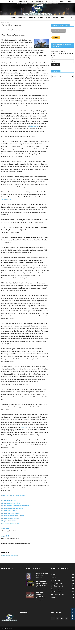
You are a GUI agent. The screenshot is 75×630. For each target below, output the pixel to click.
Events (61, 17)
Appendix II (5, 536)
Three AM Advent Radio (51, 1)
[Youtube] (12, 1)
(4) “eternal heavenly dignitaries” (12, 508)
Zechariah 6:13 (6, 199)
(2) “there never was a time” (10, 503)
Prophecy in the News (37, 1)
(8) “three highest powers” (10, 518)
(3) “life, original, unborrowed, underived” (15, 505)
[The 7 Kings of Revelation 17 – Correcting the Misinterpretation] (30, 594)
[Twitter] (9, 1)
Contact (40, 17)
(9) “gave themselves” (8, 521)
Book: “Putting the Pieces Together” (14, 495)
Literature (31, 17)
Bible (27, 440)
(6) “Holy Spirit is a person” (10, 513)
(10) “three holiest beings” (10, 523)
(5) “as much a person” (9, 510)
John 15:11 (24, 427)
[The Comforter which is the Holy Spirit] (30, 576)
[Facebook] (2, 1)
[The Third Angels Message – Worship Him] (37, 9)
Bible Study (21, 17)
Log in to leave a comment (9, 555)
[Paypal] (6, 1)
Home (13, 17)
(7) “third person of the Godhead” (12, 516)
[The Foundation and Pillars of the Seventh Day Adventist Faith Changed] (30, 583)
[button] (71, 18)
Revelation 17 (39, 594)
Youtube (61, 1)
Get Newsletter (70, 1)
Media (48, 17)
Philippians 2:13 (34, 126)
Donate (55, 17)
